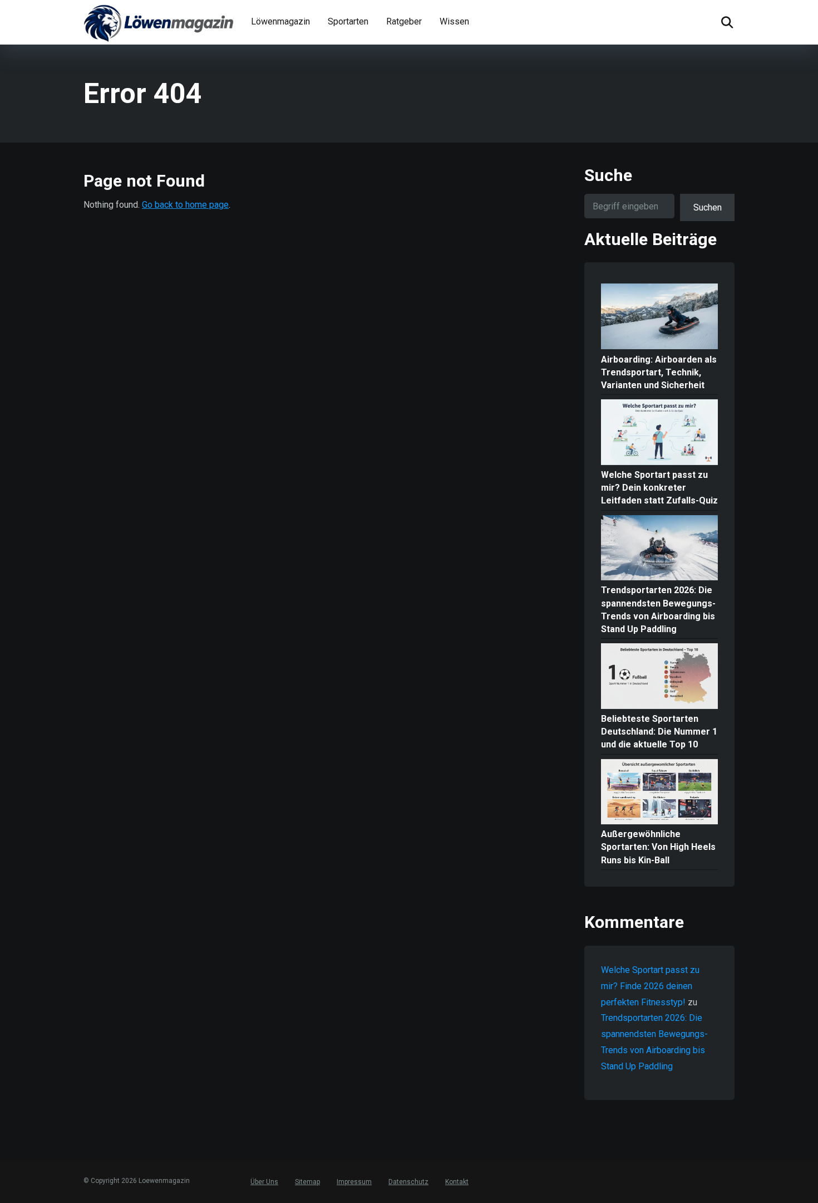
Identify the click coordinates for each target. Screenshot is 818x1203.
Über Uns (264, 1182)
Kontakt (457, 1182)
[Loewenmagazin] (158, 22)
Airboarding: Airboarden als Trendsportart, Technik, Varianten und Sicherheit (659, 372)
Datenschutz (408, 1182)
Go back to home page (185, 204)
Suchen (707, 207)
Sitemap (307, 1182)
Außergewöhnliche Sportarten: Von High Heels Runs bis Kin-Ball (658, 847)
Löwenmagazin (280, 21)
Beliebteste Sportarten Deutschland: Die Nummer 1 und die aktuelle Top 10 (659, 731)
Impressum (354, 1182)
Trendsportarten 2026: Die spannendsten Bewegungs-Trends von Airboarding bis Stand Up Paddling (658, 609)
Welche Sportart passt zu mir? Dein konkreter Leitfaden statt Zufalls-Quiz (659, 488)
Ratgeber (404, 21)
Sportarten (348, 21)
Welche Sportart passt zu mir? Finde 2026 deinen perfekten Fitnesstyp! (650, 986)
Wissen (454, 21)
